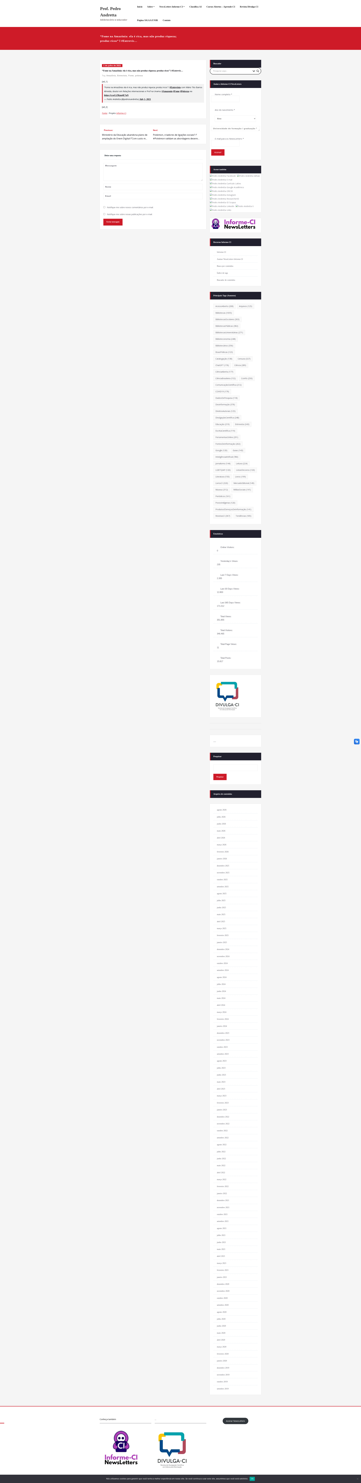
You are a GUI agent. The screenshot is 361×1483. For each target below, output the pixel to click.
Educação (222, 424)
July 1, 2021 (145, 99)
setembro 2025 (223, 887)
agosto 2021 (221, 1228)
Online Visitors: (227, 547)
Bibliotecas (223, 312)
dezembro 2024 (223, 949)
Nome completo (223, 94)
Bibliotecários (224, 345)
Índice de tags (222, 273)
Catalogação (223, 358)
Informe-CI (121, 113)
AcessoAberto (224, 306)
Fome (131, 75)
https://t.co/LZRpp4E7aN (116, 95)
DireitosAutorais (225, 411)
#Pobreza (184, 91)
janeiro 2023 (222, 1110)
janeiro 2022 (222, 1193)
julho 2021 (221, 1235)
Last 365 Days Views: (230, 602)
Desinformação (225, 404)
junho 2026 (221, 824)
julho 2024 (221, 984)
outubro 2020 (222, 1298)
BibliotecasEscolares (227, 319)
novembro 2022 (223, 1124)
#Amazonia (167, 91)
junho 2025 (221, 907)
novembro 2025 (223, 873)
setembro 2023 (223, 1054)
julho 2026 (221, 817)
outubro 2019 (222, 1382)
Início (139, 7)
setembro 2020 (223, 1305)
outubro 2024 (222, 963)
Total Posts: (226, 658)
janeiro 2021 (222, 1277)
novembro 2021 (223, 1207)
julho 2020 (221, 1319)
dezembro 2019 (223, 1368)
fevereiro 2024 (223, 1019)
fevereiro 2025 (223, 935)
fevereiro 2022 (223, 1186)
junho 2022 (221, 1159)
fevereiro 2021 (223, 1270)
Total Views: (226, 616)
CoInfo (247, 378)
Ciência (240, 365)
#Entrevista (175, 87)
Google (221, 450)
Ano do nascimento (225, 109)
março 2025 (221, 928)
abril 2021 (221, 1256)
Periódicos (222, 496)
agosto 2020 (221, 1312)
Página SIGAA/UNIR (147, 20)
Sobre (150, 7)
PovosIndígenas (225, 502)
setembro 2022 (223, 1138)
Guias (238, 450)
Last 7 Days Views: (229, 575)
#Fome (176, 91)
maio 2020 (221, 1333)
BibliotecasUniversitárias (229, 332)
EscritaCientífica (225, 430)
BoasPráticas (224, 352)
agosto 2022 (221, 1145)
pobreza (139, 75)
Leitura (241, 463)
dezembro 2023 (223, 1033)
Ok (252, 1478)
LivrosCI (221, 483)
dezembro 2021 (223, 1200)
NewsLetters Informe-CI (171, 7)
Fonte (104, 113)
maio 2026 (221, 831)
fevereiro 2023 (223, 1103)
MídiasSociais (242, 489)
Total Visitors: (226, 630)
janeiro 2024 (222, 1026)
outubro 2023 (222, 1047)
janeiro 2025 (222, 942)
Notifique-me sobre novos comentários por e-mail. (130, 207)
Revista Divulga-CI (249, 7)
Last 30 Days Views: (230, 589)
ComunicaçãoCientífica (228, 384)
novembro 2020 (223, 1291)
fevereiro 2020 (223, 1354)
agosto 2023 (221, 1061)
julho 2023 (221, 1068)
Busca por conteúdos (225, 266)
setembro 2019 (223, 1389)
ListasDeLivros (245, 470)
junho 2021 (221, 1242)
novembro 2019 (223, 1375)
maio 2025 (221, 914)
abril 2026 (221, 838)
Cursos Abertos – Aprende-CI (220, 7)
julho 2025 (221, 900)
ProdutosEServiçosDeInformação (233, 509)
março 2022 (221, 1179)
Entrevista (122, 75)
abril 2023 (221, 1089)
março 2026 (221, 845)
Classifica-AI (195, 7)
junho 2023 (221, 1075)
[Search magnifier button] (258, 71)
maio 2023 (221, 1082)
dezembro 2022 (223, 1117)
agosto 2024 (221, 977)
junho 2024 (221, 991)
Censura (244, 358)
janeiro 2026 (222, 859)
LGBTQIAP (223, 470)
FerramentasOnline (226, 437)
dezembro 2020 (223, 1284)
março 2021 (221, 1263)
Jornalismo (222, 463)
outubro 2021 (222, 1214)
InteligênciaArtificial (226, 457)
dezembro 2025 (223, 866)
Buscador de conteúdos (226, 280)
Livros (240, 476)
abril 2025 (221, 921)
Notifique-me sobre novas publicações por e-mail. (129, 214)
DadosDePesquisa (226, 398)
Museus (221, 489)
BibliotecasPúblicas (226, 326)
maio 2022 (221, 1165)
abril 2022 (221, 1173)
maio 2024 (221, 998)
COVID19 (222, 391)
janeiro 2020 (222, 1361)
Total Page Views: (228, 644)
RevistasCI (222, 516)
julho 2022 (221, 1152)
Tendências (243, 516)
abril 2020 (221, 1340)
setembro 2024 (223, 970)
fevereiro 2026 (223, 852)
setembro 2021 (223, 1221)
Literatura (222, 476)
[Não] (357, 1478)
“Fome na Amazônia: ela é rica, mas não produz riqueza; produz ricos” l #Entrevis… (238, 38)
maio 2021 (221, 1249)
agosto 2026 (221, 810)
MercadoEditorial (244, 483)
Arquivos (245, 306)
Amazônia (111, 75)
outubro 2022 (222, 1131)
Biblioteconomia (225, 339)
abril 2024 (221, 1005)
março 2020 (221, 1347)
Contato (166, 20)
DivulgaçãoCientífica (227, 417)
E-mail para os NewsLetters (229, 138)
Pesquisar (217, 756)
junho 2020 (221, 1326)
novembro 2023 (223, 1040)
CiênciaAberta (224, 371)
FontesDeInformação (227, 444)
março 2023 (221, 1096)
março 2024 (221, 1012)
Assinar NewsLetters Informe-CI (230, 259)
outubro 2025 (222, 880)
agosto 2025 (221, 894)
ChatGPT (222, 365)
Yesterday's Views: (229, 561)
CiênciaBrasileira (225, 378)
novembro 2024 (223, 956)
